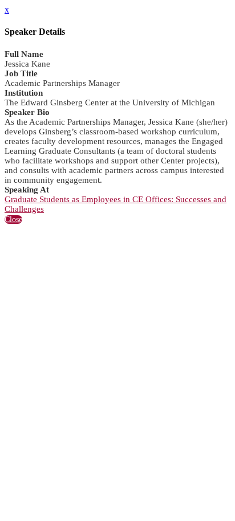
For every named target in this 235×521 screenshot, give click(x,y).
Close (13, 219)
